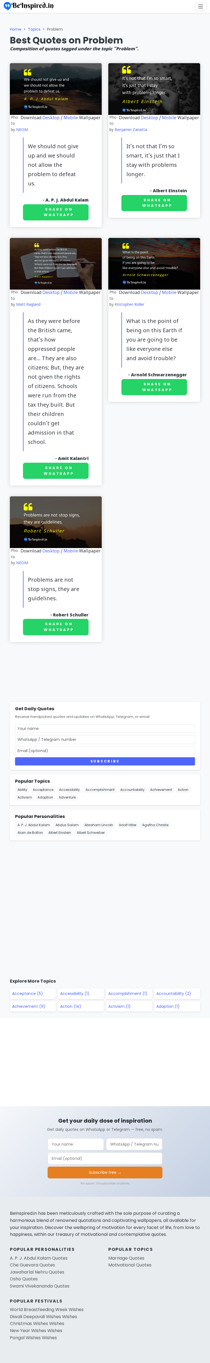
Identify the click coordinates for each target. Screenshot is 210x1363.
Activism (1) (119, 1006)
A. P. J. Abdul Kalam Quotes (39, 1258)
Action (183, 789)
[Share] (203, 95)
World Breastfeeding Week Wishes (47, 1309)
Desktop (51, 118)
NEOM (22, 130)
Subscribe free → (105, 1172)
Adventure (67, 797)
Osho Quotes (24, 1279)
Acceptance (43, 789)
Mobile (70, 118)
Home (15, 29)
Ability (22, 789)
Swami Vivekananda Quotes (39, 1286)
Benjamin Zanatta (131, 130)
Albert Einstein (170, 191)
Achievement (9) (28, 1006)
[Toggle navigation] (201, 6)
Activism (25, 797)
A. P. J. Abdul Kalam (67, 200)
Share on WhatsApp (59, 212)
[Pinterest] (203, 82)
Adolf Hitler (127, 825)
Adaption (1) (168, 1006)
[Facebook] (203, 43)
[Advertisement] (105, 673)
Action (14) (70, 1006)
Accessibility (69, 789)
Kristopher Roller (129, 304)
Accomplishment (100, 789)
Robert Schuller (71, 615)
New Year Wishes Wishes (36, 1330)
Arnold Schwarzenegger (159, 375)
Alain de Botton (30, 832)
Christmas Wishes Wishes (37, 1323)
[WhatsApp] (203, 69)
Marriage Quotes (126, 1258)
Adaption (45, 797)
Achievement (161, 789)
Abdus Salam (67, 825)
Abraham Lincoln (98, 825)
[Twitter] (203, 56)
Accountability (132, 789)
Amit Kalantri (73, 459)
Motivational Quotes (129, 1265)
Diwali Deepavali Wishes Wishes (43, 1317)
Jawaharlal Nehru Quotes (37, 1272)
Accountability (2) (173, 993)
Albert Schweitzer (91, 832)
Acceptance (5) (27, 993)
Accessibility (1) (74, 993)
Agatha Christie (155, 825)
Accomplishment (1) (127, 993)
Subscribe (105, 761)
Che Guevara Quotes (32, 1265)
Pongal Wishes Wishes (33, 1338)
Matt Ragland (28, 304)
